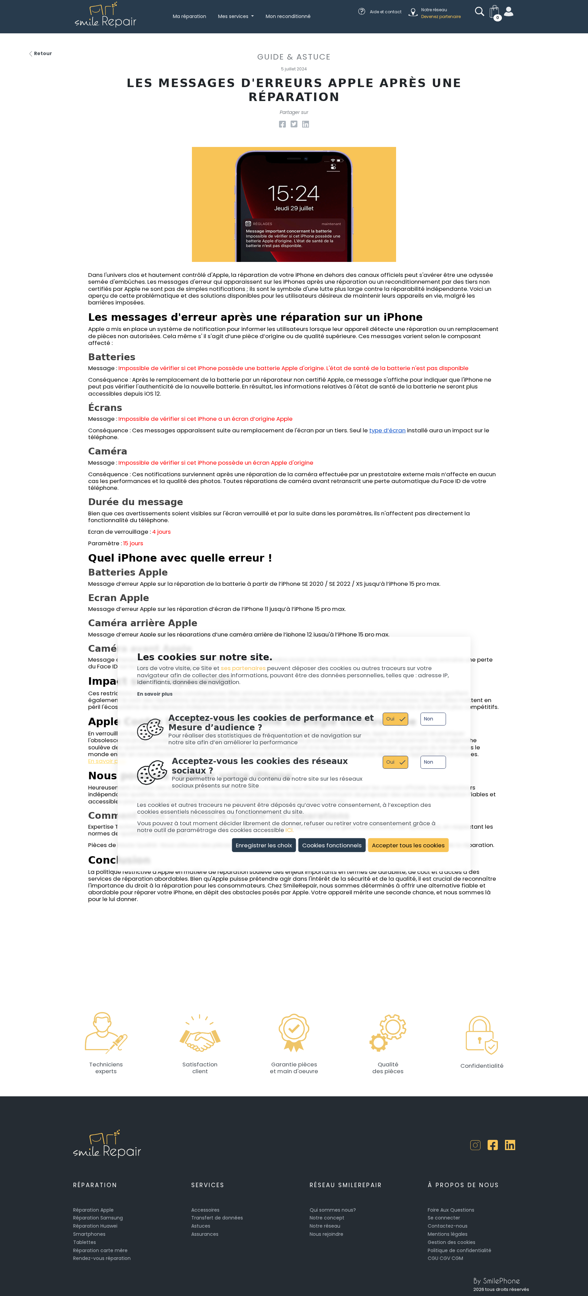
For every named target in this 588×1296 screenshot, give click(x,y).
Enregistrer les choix (264, 845)
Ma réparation (189, 16)
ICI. (289, 830)
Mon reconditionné (288, 16)
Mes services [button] (234, 16)
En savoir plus (155, 694)
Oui (390, 718)
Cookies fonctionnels (332, 845)
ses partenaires (243, 668)
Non (428, 718)
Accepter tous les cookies (408, 845)
